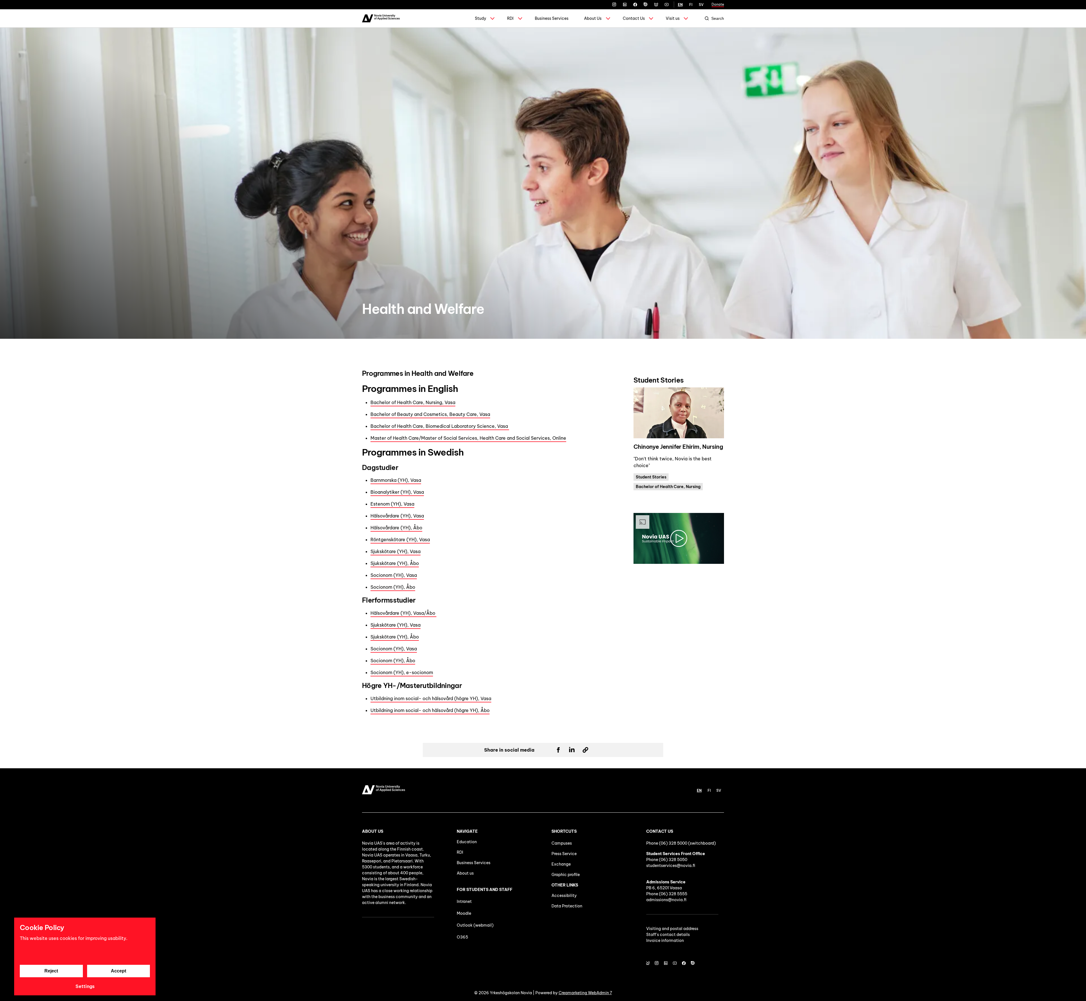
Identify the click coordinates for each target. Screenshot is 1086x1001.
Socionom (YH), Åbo (392, 587)
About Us (593, 18)
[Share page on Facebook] (558, 750)
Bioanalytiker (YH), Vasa (397, 492)
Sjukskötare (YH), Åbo (394, 563)
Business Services (551, 18)
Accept (118, 970)
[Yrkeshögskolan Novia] (381, 18)
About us (465, 873)
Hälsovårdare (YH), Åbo (396, 527)
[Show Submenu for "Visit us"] (686, 18)
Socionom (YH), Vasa (393, 575)
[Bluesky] (656, 4)
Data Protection (566, 906)
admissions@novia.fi (666, 899)
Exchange (561, 864)
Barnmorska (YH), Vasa (395, 480)
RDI (510, 18)
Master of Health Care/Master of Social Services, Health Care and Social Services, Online (468, 438)
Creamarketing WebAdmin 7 (585, 992)
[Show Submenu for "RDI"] (520, 18)
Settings (85, 986)
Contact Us (634, 18)
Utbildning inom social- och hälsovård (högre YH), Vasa (430, 698)
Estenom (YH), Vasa (392, 504)
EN (680, 5)
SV (701, 5)
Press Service (564, 853)
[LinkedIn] (624, 4)
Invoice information (665, 940)
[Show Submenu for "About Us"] (608, 18)
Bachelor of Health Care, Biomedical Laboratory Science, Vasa (439, 426)
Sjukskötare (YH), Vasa (395, 551)
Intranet (464, 901)
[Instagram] (614, 4)
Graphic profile (565, 874)
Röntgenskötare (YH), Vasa (400, 539)
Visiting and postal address (672, 928)
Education (467, 841)
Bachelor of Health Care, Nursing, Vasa (412, 402)
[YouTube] (666, 4)
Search (717, 18)
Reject (51, 970)
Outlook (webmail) (475, 925)
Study (480, 18)
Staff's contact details (668, 934)
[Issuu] (645, 4)
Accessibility (564, 895)
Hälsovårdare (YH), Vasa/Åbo (403, 613)
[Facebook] (635, 4)
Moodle (464, 913)
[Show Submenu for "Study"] (492, 18)
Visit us (673, 18)
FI (690, 5)
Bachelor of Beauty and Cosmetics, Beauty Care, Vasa (430, 414)
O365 (462, 937)
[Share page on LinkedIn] (572, 750)
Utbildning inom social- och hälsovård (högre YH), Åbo (430, 710)
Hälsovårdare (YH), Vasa (397, 516)
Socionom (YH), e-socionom (401, 672)
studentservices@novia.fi (670, 865)
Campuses (561, 843)
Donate (718, 4)
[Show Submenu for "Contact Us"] (651, 18)
